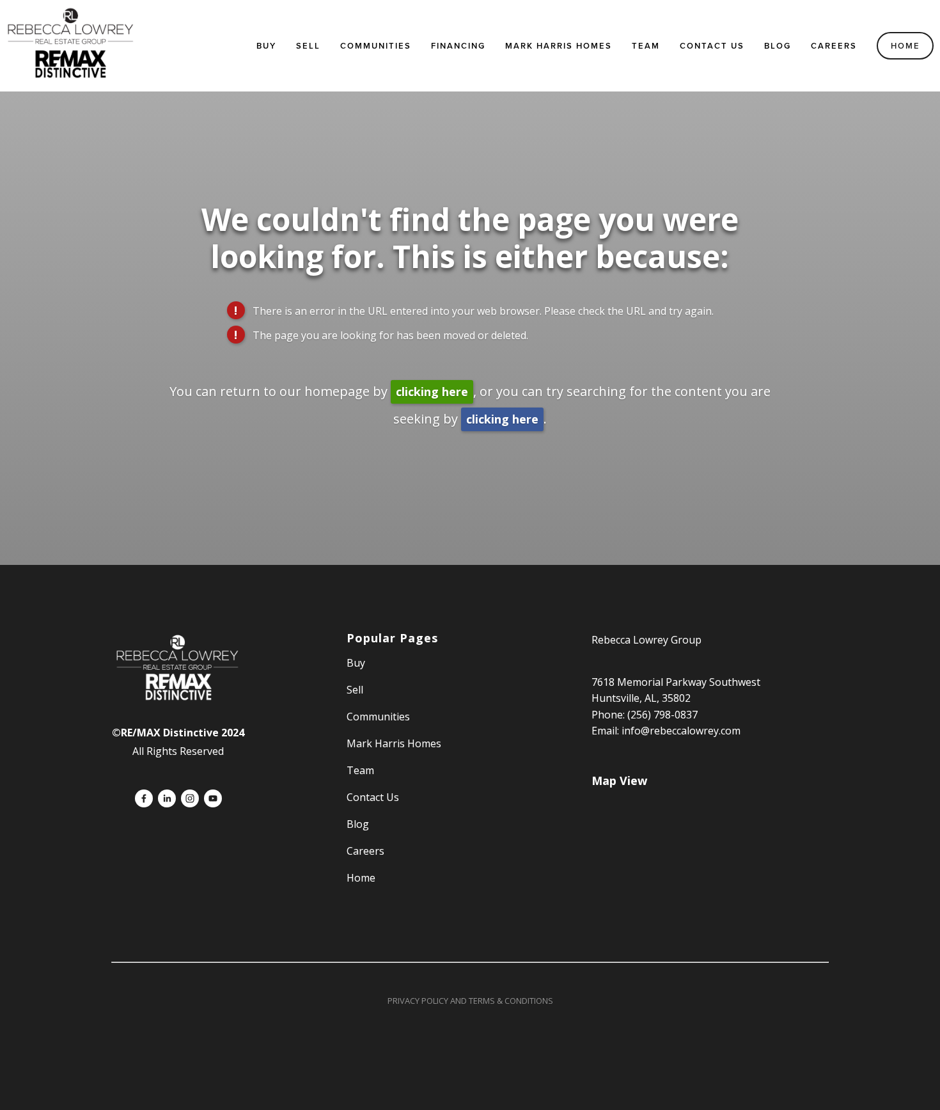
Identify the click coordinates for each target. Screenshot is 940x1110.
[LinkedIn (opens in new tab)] (167, 798)
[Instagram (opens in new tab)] (190, 798)
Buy (266, 46)
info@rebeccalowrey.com (681, 731)
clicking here (432, 391)
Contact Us (712, 46)
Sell (355, 690)
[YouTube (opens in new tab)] (213, 798)
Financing (458, 46)
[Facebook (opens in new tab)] (144, 798)
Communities (375, 46)
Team (646, 46)
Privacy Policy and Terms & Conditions (470, 1000)
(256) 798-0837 (662, 715)
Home (905, 46)
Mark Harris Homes (558, 46)
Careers (834, 46)
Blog (777, 46)
